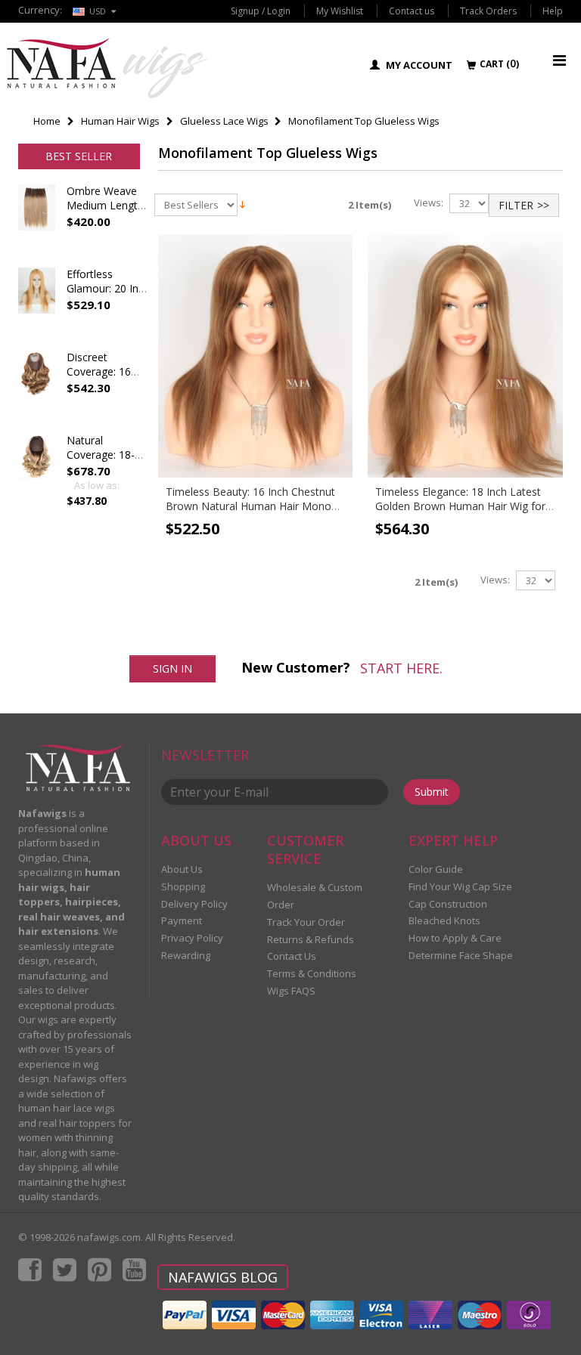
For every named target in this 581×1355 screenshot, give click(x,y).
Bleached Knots (444, 920)
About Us (182, 869)
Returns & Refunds (310, 939)
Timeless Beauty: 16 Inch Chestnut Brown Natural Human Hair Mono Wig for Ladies (250, 505)
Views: (428, 203)
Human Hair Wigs (120, 121)
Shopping (183, 886)
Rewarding (185, 955)
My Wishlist (339, 11)
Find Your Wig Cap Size (460, 886)
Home (47, 121)
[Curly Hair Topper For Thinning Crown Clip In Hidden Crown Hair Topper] (36, 471)
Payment (181, 920)
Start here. (401, 668)
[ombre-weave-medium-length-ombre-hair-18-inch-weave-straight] (36, 222)
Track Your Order (306, 922)
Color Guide (436, 869)
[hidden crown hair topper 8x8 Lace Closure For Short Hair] (36, 388)
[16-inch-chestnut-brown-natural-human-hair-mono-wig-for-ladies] (255, 356)
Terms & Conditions (311, 973)
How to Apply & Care (455, 938)
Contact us (411, 11)
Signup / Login (260, 11)
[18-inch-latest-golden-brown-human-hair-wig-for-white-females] (465, 356)
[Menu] (559, 60)
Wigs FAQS (291, 991)
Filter (516, 205)
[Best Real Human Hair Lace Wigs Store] (107, 68)
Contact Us (291, 956)
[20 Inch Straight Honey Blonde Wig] (36, 305)
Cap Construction (448, 904)
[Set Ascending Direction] (242, 203)
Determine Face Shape (461, 955)
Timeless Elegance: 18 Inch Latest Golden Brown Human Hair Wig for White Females (460, 505)
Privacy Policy (192, 938)
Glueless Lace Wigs (224, 121)
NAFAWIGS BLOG (223, 1277)
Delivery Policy (194, 904)
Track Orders (488, 11)
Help (552, 11)
